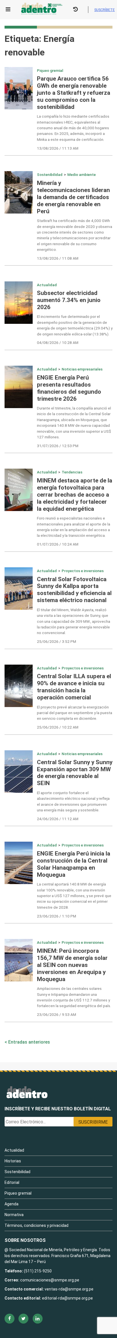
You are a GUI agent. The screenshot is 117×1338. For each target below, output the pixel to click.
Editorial (12, 1182)
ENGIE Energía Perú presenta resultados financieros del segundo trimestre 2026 (69, 388)
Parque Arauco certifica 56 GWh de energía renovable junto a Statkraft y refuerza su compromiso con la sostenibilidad (73, 92)
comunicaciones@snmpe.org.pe (50, 1280)
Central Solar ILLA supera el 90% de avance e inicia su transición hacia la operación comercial (74, 687)
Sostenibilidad (49, 174)
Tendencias (72, 472)
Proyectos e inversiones (83, 570)
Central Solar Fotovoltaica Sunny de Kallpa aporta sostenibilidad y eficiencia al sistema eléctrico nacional (74, 590)
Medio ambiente (81, 174)
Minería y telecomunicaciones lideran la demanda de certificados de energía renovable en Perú (73, 197)
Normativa (14, 1214)
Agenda (11, 1204)
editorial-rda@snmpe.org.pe (67, 1298)
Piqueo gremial (50, 70)
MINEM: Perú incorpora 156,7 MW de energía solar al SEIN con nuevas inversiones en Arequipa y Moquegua (72, 965)
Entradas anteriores (29, 1042)
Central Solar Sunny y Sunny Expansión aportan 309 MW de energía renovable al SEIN (74, 773)
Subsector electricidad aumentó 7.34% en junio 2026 (69, 300)
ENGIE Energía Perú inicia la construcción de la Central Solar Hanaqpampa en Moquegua (73, 864)
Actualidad (47, 285)
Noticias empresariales (82, 369)
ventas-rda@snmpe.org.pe (69, 1289)
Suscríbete (104, 10)
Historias (13, 1161)
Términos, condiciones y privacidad (36, 1225)
